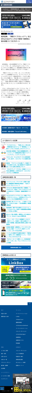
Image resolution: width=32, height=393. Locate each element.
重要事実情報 (19, 322)
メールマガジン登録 (5, 375)
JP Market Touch (19, 319)
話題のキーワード (20, 365)
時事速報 (18, 343)
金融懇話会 (18, 337)
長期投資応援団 (19, 359)
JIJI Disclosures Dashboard (22, 325)
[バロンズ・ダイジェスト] (16, 287)
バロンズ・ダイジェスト (21, 331)
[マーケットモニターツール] (16, 272)
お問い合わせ (4, 356)
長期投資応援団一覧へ (16, 247)
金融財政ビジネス (20, 340)
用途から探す (4, 313)
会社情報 (3, 368)
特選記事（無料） (20, 356)
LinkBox (17, 316)
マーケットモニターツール (21, 328)
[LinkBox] (16, 264)
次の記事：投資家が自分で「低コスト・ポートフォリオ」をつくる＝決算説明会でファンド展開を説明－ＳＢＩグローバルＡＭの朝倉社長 (16, 127)
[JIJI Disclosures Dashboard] (16, 279)
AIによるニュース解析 (21, 362)
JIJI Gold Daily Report (21, 334)
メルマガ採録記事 (20, 353)
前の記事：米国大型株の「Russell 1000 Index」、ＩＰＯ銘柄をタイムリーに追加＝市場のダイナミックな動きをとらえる (16, 131)
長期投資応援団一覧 (15, 8)
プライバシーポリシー (6, 362)
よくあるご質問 (4, 350)
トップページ (5, 8)
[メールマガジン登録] (16, 295)
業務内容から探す (5, 316)
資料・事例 (3, 353)
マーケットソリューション (21, 313)
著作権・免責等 (4, 365)
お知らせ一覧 (4, 359)
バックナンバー (4, 378)
